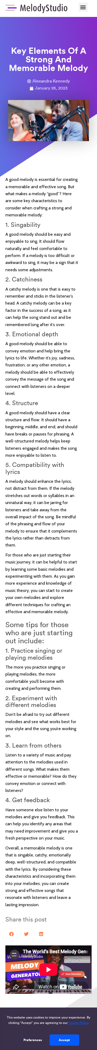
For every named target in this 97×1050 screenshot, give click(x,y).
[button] (83, 7)
